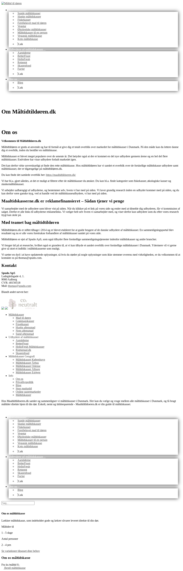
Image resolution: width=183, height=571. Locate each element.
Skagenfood (22, 353)
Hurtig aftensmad (25, 327)
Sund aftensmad (25, 333)
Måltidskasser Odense (28, 366)
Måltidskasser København (30, 359)
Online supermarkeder (28, 391)
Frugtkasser (22, 324)
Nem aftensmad (24, 330)
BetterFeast (22, 343)
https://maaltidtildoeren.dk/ (61, 174)
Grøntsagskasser (25, 321)
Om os (19, 378)
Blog (18, 385)
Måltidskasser (16, 314)
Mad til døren (23, 317)
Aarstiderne (22, 340)
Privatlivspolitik (24, 382)
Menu (29, 3)
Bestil (15, 567)
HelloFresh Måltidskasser (30, 346)
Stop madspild (24, 388)
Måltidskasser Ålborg (28, 369)
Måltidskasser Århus (27, 362)
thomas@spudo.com (19, 285)
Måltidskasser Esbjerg (28, 372)
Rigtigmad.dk (23, 349)
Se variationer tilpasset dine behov (20, 550)
